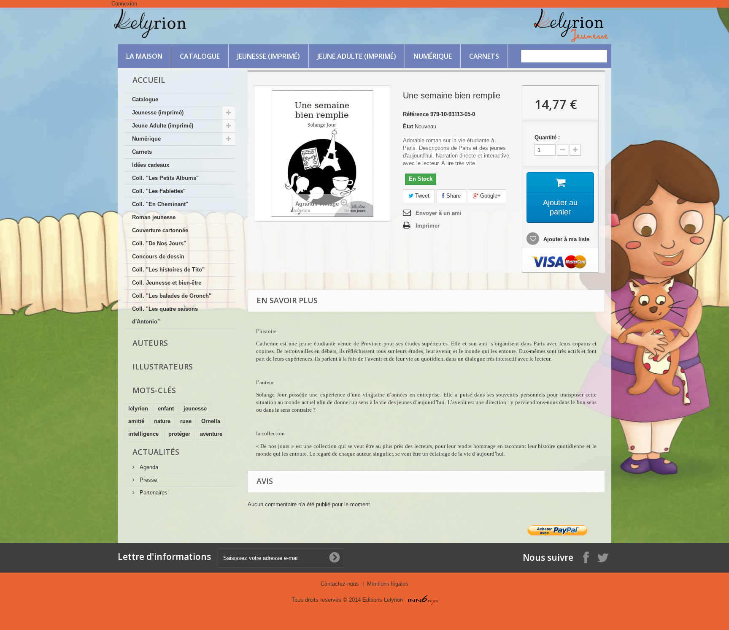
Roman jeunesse (154, 217)
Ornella (210, 421)
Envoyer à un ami (439, 213)
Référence (416, 114)
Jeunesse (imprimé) (268, 56)
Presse (147, 480)
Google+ (489, 196)
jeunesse (195, 408)
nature (162, 421)
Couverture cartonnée (160, 230)
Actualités (155, 452)
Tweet (421, 196)
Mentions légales (387, 584)
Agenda (148, 467)
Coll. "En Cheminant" (160, 204)
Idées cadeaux (150, 165)
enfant (166, 408)
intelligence (143, 434)
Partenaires (152, 492)
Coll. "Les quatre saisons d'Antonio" (165, 315)
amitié (136, 421)
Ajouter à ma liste (565, 239)
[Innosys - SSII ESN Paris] (422, 600)
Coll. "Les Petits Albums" (165, 178)
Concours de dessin (158, 256)
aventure (211, 434)
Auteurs (150, 343)
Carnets (484, 56)
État (408, 126)
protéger (179, 434)
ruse (186, 421)
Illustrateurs (162, 366)
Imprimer (428, 226)
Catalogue (200, 56)
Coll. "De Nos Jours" (159, 243)
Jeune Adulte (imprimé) (356, 56)
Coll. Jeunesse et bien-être (166, 283)
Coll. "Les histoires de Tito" (168, 269)
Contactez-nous (341, 584)
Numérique (432, 56)
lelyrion (138, 408)
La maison (144, 56)
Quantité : (547, 137)
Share (453, 196)
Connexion (124, 3)
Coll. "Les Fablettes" (159, 191)
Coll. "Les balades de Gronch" (171, 296)
